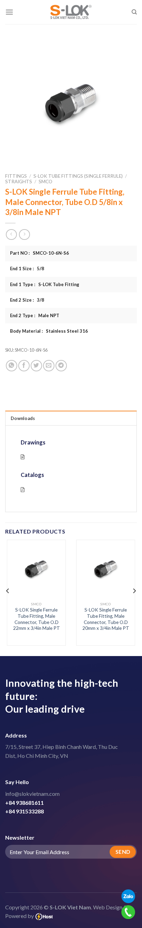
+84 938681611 (24, 802)
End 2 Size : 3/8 (27, 300)
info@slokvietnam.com (32, 793)
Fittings (16, 176)
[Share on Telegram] (61, 365)
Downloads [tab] (23, 418)
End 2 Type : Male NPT (34, 315)
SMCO (45, 181)
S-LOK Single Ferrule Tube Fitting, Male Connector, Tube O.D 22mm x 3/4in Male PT (36, 619)
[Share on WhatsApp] (11, 365)
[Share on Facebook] (24, 365)
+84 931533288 (24, 811)
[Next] (134, 591)
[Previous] (7, 591)
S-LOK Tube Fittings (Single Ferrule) (78, 176)
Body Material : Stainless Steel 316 (49, 331)
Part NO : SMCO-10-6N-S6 (39, 253)
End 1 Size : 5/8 (27, 268)
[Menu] (9, 11)
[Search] (134, 12)
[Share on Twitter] (36, 365)
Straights (18, 181)
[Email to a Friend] (48, 365)
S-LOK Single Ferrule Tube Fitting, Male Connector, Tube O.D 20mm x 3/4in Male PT (105, 619)
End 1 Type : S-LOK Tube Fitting (44, 284)
